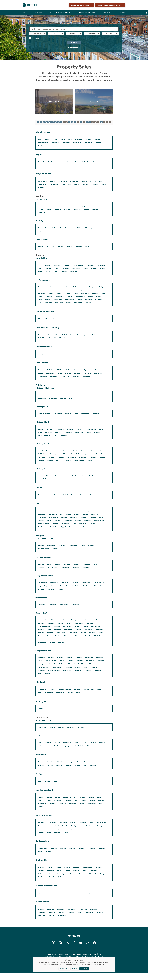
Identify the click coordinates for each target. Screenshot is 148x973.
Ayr (47, 246)
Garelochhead (62, 181)
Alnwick (40, 797)
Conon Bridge (42, 689)
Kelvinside (52, 664)
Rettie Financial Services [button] (60, 13)
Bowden (83, 287)
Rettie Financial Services (89, 954)
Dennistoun (52, 604)
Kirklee (61, 664)
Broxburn (41, 909)
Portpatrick (52, 338)
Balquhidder (63, 822)
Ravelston (97, 432)
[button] (146, 12)
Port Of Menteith (91, 874)
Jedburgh (95, 293)
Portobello (95, 413)
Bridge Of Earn (101, 822)
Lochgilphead (54, 184)
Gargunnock (93, 870)
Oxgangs (102, 457)
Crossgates (88, 511)
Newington (93, 457)
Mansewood (99, 629)
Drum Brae (75, 476)
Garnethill (75, 583)
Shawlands (63, 639)
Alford (40, 139)
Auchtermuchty (52, 511)
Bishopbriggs (51, 545)
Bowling (40, 354)
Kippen (64, 874)
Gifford (97, 370)
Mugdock (72, 874)
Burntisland (64, 511)
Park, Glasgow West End (72, 667)
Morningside (72, 457)
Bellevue (41, 395)
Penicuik (68, 765)
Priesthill (97, 636)
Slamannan (83, 495)
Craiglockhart (42, 454)
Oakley (55, 524)
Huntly (62, 139)
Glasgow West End (43, 650)
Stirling (102, 874)
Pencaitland (75, 376)
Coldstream (101, 265)
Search (74, 42)
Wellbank (49, 165)
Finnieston (64, 583)
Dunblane (76, 870)
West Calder (42, 915)
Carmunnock (93, 620)
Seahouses (53, 803)
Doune (59, 870)
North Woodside (43, 667)
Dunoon (52, 181)
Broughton (92, 287)
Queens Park (42, 639)
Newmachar (66, 142)
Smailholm (88, 299)
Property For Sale (51, 954)
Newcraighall (85, 413)
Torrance (55, 548)
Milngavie (91, 545)
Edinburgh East (41, 407)
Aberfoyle (41, 867)
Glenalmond (89, 826)
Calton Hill (50, 395)
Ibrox (49, 629)
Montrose (103, 162)
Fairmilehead (63, 454)
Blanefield (76, 867)
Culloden (52, 689)
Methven (78, 829)
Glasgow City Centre (44, 576)
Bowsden (82, 797)
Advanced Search (73, 47)
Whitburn (52, 915)
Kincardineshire (43, 142)
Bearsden (41, 545)
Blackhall (49, 429)
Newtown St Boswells (94, 296)
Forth (84, 743)
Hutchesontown (99, 583)
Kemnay (97, 139)
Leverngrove (88, 629)
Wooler (40, 807)
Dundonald (63, 228)
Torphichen (100, 912)
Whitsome (73, 271)
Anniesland (41, 657)
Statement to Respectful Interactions (92, 956)
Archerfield (50, 370)
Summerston (67, 670)
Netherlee (41, 567)
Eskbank (59, 762)
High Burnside (95, 626)
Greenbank (93, 454)
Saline (74, 524)
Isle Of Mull (98, 181)
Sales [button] (25, 13)
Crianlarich (50, 870)
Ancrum (40, 287)
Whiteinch (88, 670)
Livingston (51, 912)
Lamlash (97, 228)
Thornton (72, 527)
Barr (53, 246)
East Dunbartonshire (44, 538)
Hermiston (48, 432)
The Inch (58, 460)
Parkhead (41, 636)
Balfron (50, 867)
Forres (55, 781)
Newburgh (87, 520)
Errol (80, 826)
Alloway (40, 246)
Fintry (84, 870)
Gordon (51, 293)
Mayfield (50, 765)
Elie (61, 514)
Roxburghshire (69, 299)
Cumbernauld (42, 727)
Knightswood (71, 664)
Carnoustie (41, 162)
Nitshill (100, 632)
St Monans (93, 524)
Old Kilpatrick (89, 893)
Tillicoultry (55, 319)
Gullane (40, 373)
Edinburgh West (42, 469)
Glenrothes (94, 514)
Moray (38, 773)
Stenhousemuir (95, 495)
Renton (99, 893)
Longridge (61, 912)
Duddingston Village (44, 413)
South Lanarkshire (43, 736)
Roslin (85, 765)
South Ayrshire (41, 239)
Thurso (78, 692)
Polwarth (41, 460)
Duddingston (58, 413)
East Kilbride (67, 743)
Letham (94, 162)
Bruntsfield (73, 451)
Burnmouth (57, 265)
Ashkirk (48, 287)
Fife (37, 503)
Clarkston (57, 564)
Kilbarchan (72, 848)
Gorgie (84, 476)
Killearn (50, 874)
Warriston (64, 435)
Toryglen (52, 642)
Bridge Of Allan (87, 867)
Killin (57, 874)
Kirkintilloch (62, 545)
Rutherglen (52, 639)
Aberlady (41, 370)
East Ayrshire (41, 199)
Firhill (40, 661)
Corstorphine (59, 429)
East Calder (60, 909)
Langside (78, 629)
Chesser (48, 476)
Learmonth (87, 395)
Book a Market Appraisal (80, 5)
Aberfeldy (41, 822)
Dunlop (99, 206)
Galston (49, 209)
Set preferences (64, 968)
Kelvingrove (42, 664)
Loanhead (41, 765)
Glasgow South (41, 613)
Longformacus (59, 296)
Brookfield (53, 848)
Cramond (79, 429)
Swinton (64, 271)
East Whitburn (72, 909)
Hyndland (70, 661)
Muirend (83, 632)
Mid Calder (71, 912)
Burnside (62, 620)
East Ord (40, 800)
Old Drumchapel (56, 667)
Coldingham (90, 265)
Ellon (55, 139)
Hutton (85, 268)
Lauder (40, 296)
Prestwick (79, 246)
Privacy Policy (58, 956)
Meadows (51, 457)
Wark (100, 803)
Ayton (40, 265)
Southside (93, 765)
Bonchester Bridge (71, 287)
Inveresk (68, 373)
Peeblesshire (58, 299)
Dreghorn (90, 460)
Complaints (77, 956)
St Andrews (82, 524)
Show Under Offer (38, 38)
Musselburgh (98, 373)
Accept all (84, 968)
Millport (47, 231)
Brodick (54, 228)
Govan (77, 626)
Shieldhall (73, 639)
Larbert (65, 495)
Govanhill (85, 626)
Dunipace (57, 495)
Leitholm (94, 268)
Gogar (40, 432)
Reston (48, 271)
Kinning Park (68, 629)
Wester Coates (42, 479)
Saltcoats (56, 231)
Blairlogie (67, 867)
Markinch (78, 520)
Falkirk (38, 487)
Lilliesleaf (49, 296)
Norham (92, 800)
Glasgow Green (86, 583)
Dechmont (50, 909)
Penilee (49, 636)
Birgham (47, 265)
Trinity (55, 435)
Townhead (41, 589)
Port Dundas (87, 586)
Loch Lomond (42, 184)
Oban (63, 184)
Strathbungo (42, 642)
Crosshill (60, 623)
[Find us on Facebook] (74, 942)
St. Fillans (57, 832)
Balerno (40, 476)
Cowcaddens (54, 583)
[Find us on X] (53, 942)
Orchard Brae (79, 432)
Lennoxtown (73, 545)
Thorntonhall (79, 746)
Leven (49, 520)
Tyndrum (60, 877)
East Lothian (41, 362)
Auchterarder (52, 822)
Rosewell (77, 765)
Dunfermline (53, 514)
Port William (42, 338)
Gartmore (41, 874)
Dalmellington (72, 206)
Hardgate (71, 893)
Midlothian (40, 754)
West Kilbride (76, 231)
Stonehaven (88, 142)
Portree (70, 692)
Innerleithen (85, 293)
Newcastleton (80, 296)
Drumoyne (89, 623)
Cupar (97, 511)
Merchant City (64, 586)
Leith (76, 413)
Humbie (59, 373)
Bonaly (58, 451)
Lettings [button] (38, 13)
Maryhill (80, 664)
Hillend (78, 762)
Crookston (51, 623)
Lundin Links (68, 520)
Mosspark (50, 632)
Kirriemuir (85, 162)
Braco (91, 822)
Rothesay (86, 184)
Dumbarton (51, 893)
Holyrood (68, 413)
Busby (49, 564)
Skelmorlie (65, 231)
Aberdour (41, 511)
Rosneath (77, 184)
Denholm (41, 290)
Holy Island (57, 800)
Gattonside (41, 293)
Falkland (68, 514)
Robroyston (75, 604)
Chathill (91, 797)
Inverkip (40, 708)
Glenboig (61, 727)
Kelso (103, 293)
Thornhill (62, 338)
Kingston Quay (42, 586)
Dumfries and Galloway (47, 327)
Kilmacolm (82, 848)
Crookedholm (51, 206)
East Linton (77, 370)
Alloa (39, 319)
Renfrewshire (42, 841)
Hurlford (67, 209)
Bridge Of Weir (42, 848)
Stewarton (41, 212)
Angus (38, 154)
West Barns (86, 376)
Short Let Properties (75, 954)
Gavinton (66, 268)
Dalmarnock (41, 604)
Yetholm (88, 303)
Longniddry (77, 373)
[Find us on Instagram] (60, 942)
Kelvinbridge (90, 661)
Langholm (85, 335)
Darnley (68, 623)
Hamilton (102, 743)
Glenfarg (99, 826)
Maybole (60, 246)
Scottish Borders (42, 280)
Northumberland (44, 789)
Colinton (93, 451)
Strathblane (41, 877)
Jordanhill (80, 661)
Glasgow (39, 535)
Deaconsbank (79, 623)
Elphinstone (88, 370)
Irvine (71, 228)
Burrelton (41, 826)
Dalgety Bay (42, 514)
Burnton (40, 206)
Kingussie (77, 689)
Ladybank (93, 517)
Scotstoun (41, 670)
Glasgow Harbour (50, 661)
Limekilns (57, 520)
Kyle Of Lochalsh (89, 689)
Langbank (92, 848)
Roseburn (92, 476)
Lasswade (100, 762)
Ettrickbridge (79, 290)
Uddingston (89, 746)
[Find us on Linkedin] (67, 942)
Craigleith (70, 429)
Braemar (48, 139)
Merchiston (61, 457)
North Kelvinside (92, 664)
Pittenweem (65, 524)
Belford (57, 797)
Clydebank (41, 893)
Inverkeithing (53, 517)
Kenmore (50, 829)
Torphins (98, 142)
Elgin (39, 781)
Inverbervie (78, 139)
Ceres (73, 511)
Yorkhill (47, 673)
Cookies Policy (68, 956)
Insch (70, 139)
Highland (40, 682)
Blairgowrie (83, 822)
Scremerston (42, 803)
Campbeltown (42, 181)
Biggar (40, 743)
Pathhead (59, 765)
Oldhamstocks (54, 376)
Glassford (93, 743)
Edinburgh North (42, 422)
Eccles (58, 290)
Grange (84, 454)
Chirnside (67, 265)
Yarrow (68, 303)
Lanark (49, 746)
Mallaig (99, 689)
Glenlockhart (75, 454)
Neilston (95, 564)
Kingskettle (73, 517)
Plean (80, 874)
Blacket (40, 451)
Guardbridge (42, 517)
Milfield (84, 800)
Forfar (58, 162)
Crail (79, 511)
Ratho (89, 432)
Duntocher (62, 893)
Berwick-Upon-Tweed (69, 797)
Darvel (92, 206)
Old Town (97, 395)
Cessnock (41, 623)
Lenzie (83, 545)
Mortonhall (82, 457)
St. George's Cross (54, 670)
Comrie (49, 826)
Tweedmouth (91, 803)
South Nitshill (91, 639)
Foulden (56, 268)
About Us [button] (106, 13)
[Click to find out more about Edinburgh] (54, 101)
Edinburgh (40, 385)
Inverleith (58, 432)
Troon (87, 246)
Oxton (40, 299)
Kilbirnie (79, 228)
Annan (40, 335)
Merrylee (41, 632)
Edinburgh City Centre (44, 388)
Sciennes (50, 460)
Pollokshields (77, 636)
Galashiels (99, 290)
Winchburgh (62, 915)
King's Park (57, 629)
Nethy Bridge (49, 692)
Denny (49, 495)
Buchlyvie (98, 867)
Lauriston (78, 395)
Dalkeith (40, 762)
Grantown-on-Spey (65, 689)
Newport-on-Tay (99, 520)
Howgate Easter (89, 762)
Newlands (92, 632)
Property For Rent (63, 954)
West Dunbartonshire (46, 885)
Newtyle (40, 165)
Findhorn (47, 781)
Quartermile (42, 398)
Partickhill (94, 667)
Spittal (82, 803)
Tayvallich (41, 187)
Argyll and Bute (43, 173)
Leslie (101, 517)
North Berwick (42, 376)
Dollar (46, 319)
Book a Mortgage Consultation (109, 5)
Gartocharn (49, 354)
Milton (80, 893)
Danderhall (50, 762)
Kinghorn (64, 517)
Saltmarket (97, 586)
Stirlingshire (41, 860)
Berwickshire (41, 258)
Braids (65, 451)
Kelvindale (100, 661)
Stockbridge (53, 398)
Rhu (69, 184)
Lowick (76, 800)
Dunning (73, 826)
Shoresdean (72, 803)
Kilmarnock (76, 209)
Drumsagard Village (44, 626)
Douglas (57, 743)
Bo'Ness (40, 495)
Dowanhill (79, 657)
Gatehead (58, 209)
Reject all (75, 968)
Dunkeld (64, 826)
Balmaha (58, 867)
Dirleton (59, 370)
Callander (41, 870)
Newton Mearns (52, 567)
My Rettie (121, 13)
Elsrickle (77, 743)
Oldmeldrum (77, 142)
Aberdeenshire (42, 132)
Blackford (49, 451)
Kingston (53, 586)
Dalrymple (83, 206)
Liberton (103, 454)
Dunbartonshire (43, 346)
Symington (67, 746)
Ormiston (66, 376)
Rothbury (101, 800)
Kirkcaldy (84, 517)
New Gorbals (76, 586)
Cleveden (69, 657)
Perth (102, 829)
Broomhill (60, 657)
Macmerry (88, 373)
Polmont (73, 495)
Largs (40, 231)
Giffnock (76, 564)
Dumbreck (57, 626)
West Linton (59, 303)
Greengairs (70, 727)
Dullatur (52, 727)
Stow (39, 303)
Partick (85, 667)
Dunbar (68, 370)
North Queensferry (44, 524)
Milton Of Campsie (44, 548)
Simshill (81, 639)
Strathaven (57, 746)
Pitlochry (41, 832)
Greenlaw (60, 293)
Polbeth (80, 912)
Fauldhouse (83, 909)
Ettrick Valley (67, 290)
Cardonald (83, 620)
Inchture (40, 829)
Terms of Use (48, 956)
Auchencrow (58, 287)
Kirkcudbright (74, 335)
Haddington (50, 373)
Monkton (69, 246)
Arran (40, 228)
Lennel (102, 268)
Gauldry (85, 514)
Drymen (67, 870)
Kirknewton (93, 909)
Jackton (40, 746)
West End (63, 398)
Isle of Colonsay (87, 181)
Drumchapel (89, 657)
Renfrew (48, 851)
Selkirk (80, 299)
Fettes (101, 429)
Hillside (76, 162)
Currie (57, 476)
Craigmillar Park (79, 460)
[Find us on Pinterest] (94, 942)
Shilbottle (63, 803)
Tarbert (103, 184)
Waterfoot (86, 567)
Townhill (81, 527)
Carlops (101, 287)
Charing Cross (42, 583)
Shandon (95, 184)
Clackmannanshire (44, 311)
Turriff (40, 146)
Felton (49, 800)
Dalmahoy (53, 454)
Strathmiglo (54, 527)
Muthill (95, 829)
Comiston (103, 451)
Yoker (40, 673)
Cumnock (61, 206)
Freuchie (77, 514)
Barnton (40, 429)
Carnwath (48, 743)
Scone (49, 832)
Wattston (81, 727)
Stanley (66, 832)
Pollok (57, 636)
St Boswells (98, 299)
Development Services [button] (86, 13)
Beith (46, 228)
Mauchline (95, 209)
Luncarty (69, 829)
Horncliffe (67, 800)
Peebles (47, 299)
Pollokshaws (66, 636)
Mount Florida (61, 632)
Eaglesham (67, 564)
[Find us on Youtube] (80, 942)
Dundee (50, 162)
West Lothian (42, 901)
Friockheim (67, 162)
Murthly (86, 829)
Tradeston (51, 589)
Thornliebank (65, 567)
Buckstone (84, 451)
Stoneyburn (89, 912)
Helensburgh (74, 181)
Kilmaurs (86, 209)
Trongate (60, 589)
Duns (39, 268)
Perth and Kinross (44, 815)
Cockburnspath (78, 265)
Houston (63, 848)
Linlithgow (41, 912)
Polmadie (88, 636)
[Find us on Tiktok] (87, 942)
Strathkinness (42, 527)
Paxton (40, 271)
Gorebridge (68, 762)
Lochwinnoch (102, 848)
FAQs (100, 954)
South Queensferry (44, 435)
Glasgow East (41, 597)
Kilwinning (88, 228)
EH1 (70, 398)
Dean (70, 395)
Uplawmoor (75, 567)
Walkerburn (48, 303)
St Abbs (56, 271)
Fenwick (40, 209)
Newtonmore (60, 692)
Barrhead (41, 564)
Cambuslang (72, 620)
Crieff (57, 826)
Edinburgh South (42, 444)
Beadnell (49, 797)
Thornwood (77, 670)
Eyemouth (48, 268)
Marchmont (41, 457)
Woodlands (98, 670)
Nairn (39, 692)
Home (24, 17)
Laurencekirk (55, 142)
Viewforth (68, 460)
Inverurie (88, 139)
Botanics (51, 657)
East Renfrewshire (43, 557)
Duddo (99, 797)
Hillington (41, 629)
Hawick (68, 293)
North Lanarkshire (43, 720)
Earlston (49, 290)
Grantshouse (76, 268)
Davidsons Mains (91, 429)
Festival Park (67, 626)
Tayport (63, 527)
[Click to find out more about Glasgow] (94, 101)
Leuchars (41, 520)
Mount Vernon (64, 604)
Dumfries (48, 335)
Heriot (76, 293)
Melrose (69, 296)
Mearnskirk (86, 564)
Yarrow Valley (78, 303)
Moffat (94, 335)
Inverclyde (40, 701)
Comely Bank (61, 395)
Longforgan (59, 829)
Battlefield (53, 620)
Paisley (40, 851)
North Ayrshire (41, 221)
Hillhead (61, 661)
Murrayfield (68, 432)
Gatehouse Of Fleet (61, 335)
